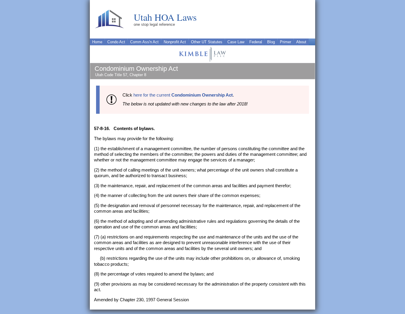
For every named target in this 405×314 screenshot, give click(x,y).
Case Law (235, 42)
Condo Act (116, 42)
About (301, 42)
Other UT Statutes (206, 42)
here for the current (183, 95)
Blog (271, 42)
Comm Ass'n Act (144, 42)
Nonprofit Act (175, 42)
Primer (285, 42)
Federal (255, 42)
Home (97, 42)
